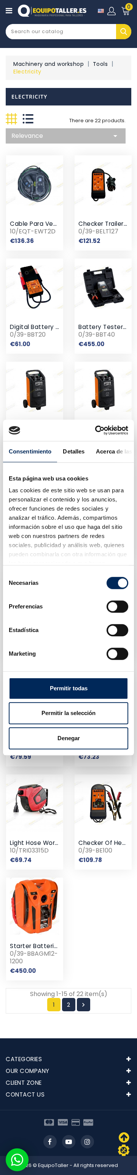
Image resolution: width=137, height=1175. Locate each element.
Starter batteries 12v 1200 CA (53, 946)
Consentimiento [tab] (30, 451)
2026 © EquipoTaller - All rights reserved (68, 1165)
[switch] (117, 606)
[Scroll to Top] (123, 1150)
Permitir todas (69, 688)
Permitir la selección (68, 713)
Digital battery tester (42, 327)
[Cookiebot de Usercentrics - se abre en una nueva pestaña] (96, 430)
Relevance (65, 135)
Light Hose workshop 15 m (48, 843)
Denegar (68, 738)
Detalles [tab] (73, 451)
